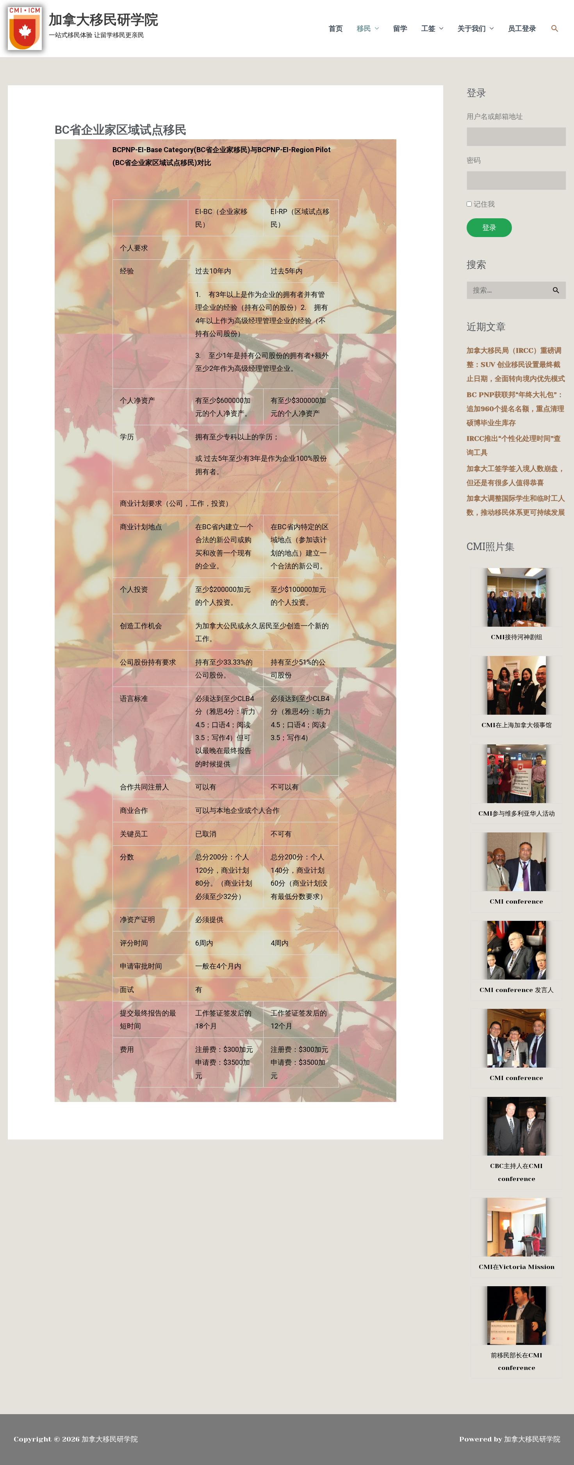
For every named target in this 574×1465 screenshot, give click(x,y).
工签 (428, 28)
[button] (554, 28)
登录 (489, 228)
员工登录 (522, 28)
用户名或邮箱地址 (495, 116)
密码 (474, 160)
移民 (364, 28)
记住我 (484, 204)
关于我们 (472, 28)
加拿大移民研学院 (103, 19)
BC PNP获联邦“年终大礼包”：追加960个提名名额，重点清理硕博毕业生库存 (515, 409)
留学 (400, 28)
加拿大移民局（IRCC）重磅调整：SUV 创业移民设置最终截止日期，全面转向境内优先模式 (516, 365)
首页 (336, 28)
